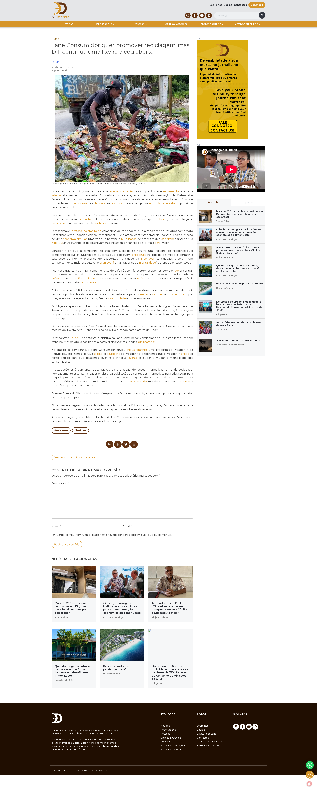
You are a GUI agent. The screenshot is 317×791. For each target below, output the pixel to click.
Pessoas (139, 24)
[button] (310, 765)
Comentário (60, 483)
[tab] (214, 202)
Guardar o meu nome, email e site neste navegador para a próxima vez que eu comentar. (113, 534)
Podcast (165, 741)
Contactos (240, 4)
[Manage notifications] (309, 783)
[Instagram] (188, 15)
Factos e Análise (211, 24)
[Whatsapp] (209, 15)
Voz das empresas (170, 749)
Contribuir (257, 4)
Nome (56, 526)
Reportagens (103, 24)
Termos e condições (208, 745)
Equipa (228, 4)
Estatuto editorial (207, 733)
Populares (248, 202)
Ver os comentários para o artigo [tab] (78, 457)
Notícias (68, 24)
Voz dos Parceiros (246, 24)
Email (127, 526)
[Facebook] (195, 15)
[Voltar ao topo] (310, 775)
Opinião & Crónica (176, 24)
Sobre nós (216, 4)
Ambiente (61, 430)
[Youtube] (202, 15)
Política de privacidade (210, 741)
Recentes (214, 202)
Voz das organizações (172, 745)
